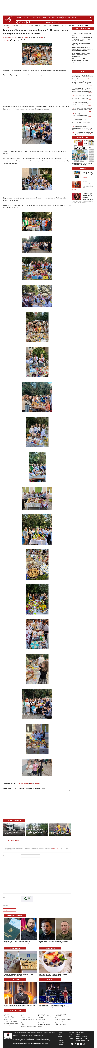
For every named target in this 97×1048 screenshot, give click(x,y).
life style (63, 25)
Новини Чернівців (12, 37)
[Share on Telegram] (21, 40)
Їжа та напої (7, 1014)
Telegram (26, 784)
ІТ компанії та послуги (44, 1023)
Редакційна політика (81, 1038)
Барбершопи (7, 1019)
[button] (90, 17)
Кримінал (37, 25)
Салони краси (41, 1014)
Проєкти (59, 17)
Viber (31, 784)
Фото (48, 17)
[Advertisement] (37, 89)
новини (5, 37)
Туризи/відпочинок (43, 1021)
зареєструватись (56, 848)
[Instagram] (20, 22)
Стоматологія (41, 1019)
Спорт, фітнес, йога (9, 1018)
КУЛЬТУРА (15, 979)
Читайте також (83, 28)
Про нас (74, 17)
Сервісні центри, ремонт (10, 1021)
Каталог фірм (66, 17)
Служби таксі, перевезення (62, 1023)
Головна (18, 17)
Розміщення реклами (81, 1036)
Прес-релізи (72, 25)
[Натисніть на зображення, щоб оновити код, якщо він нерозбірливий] (27, 901)
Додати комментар (9, 910)
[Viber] (29, 22)
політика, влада (14, 915)
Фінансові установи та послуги (12, 1023)
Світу (59, 1038)
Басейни (23, 1025)
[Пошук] (87, 17)
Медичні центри (25, 1018)
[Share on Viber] (24, 40)
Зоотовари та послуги (44, 1025)
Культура (30, 25)
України (60, 1036)
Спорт (44, 25)
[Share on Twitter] (14, 40)
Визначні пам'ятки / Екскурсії (63, 1019)
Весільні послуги (59, 1021)
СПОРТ (50, 979)
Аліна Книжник (24, 37)
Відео (44, 17)
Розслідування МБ (54, 25)
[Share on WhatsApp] (18, 40)
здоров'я (50, 948)
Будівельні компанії (60, 1025)
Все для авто (24, 1016)
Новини (26, 17)
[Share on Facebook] (11, 40)
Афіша (83, 168)
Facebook (20, 784)
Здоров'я (22, 25)
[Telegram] (26, 22)
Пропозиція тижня (83, 25)
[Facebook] (17, 22)
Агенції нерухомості (9, 1025)
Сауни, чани (24, 1023)
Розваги (57, 1017)
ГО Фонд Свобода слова (82, 1040)
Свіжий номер (83, 137)
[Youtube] (23, 22)
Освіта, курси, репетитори (11, 1016)
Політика (6, 25)
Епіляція (40, 1026)
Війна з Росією (36, 17)
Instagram (37, 784)
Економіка (15, 25)
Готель (22, 1014)
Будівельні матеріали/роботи (28, 1026)
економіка (15, 948)
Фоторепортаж (80, 1032)
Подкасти (53, 17)
